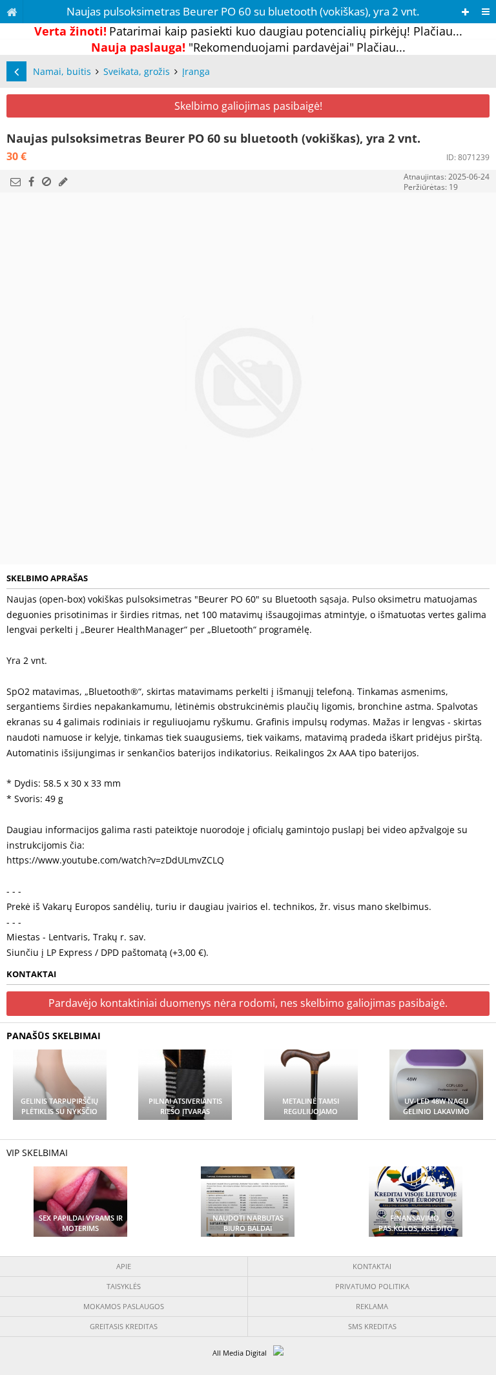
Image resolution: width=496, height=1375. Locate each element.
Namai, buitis (62, 71)
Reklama (372, 1306)
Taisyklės (124, 1286)
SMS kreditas (372, 1326)
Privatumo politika (372, 1286)
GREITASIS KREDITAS (124, 1326)
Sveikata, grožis (136, 71)
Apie (123, 1266)
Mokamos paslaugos (123, 1306)
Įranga (196, 71)
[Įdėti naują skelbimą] (465, 12)
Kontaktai (372, 1266)
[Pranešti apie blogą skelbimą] (46, 181)
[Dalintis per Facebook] (31, 181)
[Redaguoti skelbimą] (63, 181)
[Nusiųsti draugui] (15, 181)
